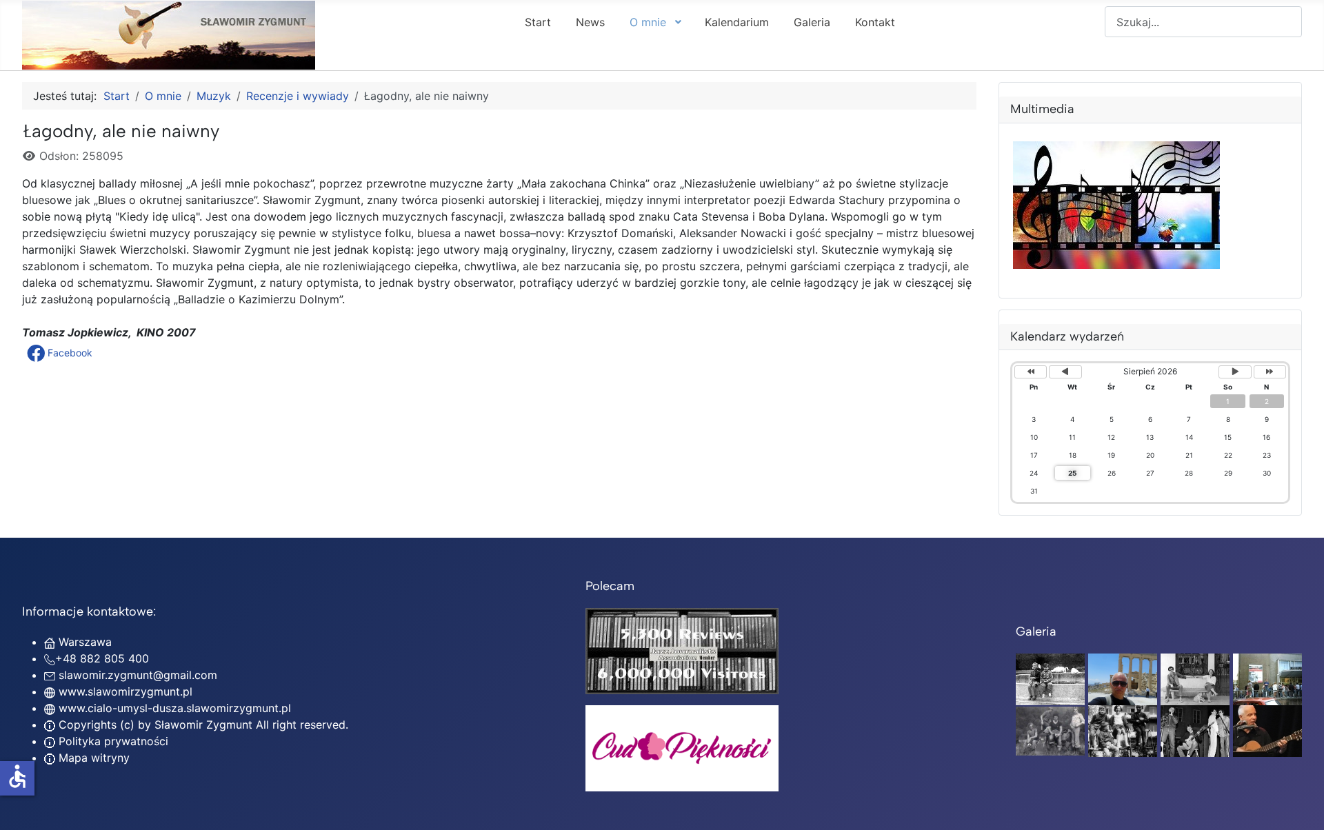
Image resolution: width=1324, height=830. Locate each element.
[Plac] (1122, 730)
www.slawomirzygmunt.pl (125, 691)
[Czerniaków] (1050, 678)
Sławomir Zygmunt (201, 724)
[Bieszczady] (1050, 730)
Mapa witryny (92, 758)
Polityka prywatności (111, 741)
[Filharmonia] (1267, 730)
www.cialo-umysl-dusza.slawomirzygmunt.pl (175, 708)
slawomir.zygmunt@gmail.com (138, 675)
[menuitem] (537, 21)
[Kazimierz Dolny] (1195, 678)
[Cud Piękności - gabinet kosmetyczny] (682, 748)
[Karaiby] (1122, 678)
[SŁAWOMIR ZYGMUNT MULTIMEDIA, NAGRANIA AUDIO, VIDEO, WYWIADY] (1116, 265)
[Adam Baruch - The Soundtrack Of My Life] (682, 650)
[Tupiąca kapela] (1195, 730)
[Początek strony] (1300, 804)
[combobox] (1203, 21)
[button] (61, 353)
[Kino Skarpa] (1267, 678)
